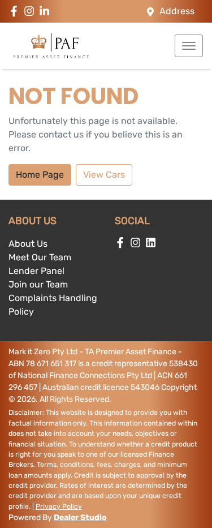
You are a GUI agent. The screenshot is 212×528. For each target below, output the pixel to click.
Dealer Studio (80, 517)
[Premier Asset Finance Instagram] (31, 11)
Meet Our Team (39, 257)
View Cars (104, 174)
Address (176, 11)
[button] (189, 46)
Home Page (40, 174)
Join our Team (38, 284)
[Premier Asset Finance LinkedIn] (46, 11)
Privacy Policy (59, 506)
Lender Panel (36, 270)
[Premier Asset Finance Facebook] (16, 11)
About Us (27, 243)
